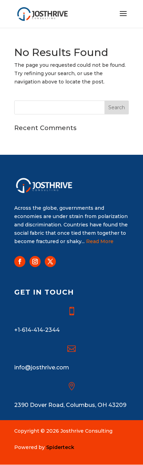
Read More (99, 241)
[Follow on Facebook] (19, 261)
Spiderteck (60, 447)
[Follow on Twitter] (50, 261)
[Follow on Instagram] (35, 261)
